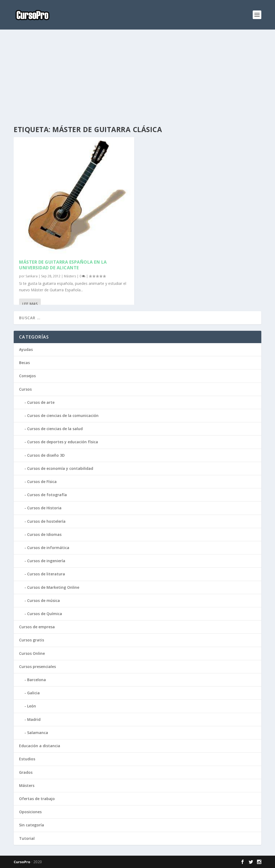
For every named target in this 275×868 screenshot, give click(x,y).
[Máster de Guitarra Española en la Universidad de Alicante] (74, 195)
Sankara (32, 276)
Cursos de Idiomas (44, 534)
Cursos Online (32, 653)
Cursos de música (43, 600)
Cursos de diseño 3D (46, 455)
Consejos (27, 375)
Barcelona (36, 679)
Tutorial (27, 838)
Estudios (27, 758)
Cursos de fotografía (47, 494)
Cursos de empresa (37, 626)
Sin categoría (31, 824)
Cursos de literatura (46, 573)
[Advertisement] (137, 77)
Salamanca (37, 732)
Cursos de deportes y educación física (62, 441)
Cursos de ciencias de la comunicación (63, 415)
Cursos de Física (42, 481)
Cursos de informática (48, 547)
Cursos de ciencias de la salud (55, 428)
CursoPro (22, 861)
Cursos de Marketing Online (53, 587)
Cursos (25, 389)
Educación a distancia (39, 745)
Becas (24, 362)
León (31, 706)
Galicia (33, 692)
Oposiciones (30, 811)
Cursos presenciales (37, 666)
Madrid (34, 719)
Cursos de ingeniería (46, 560)
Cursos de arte (41, 402)
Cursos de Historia (44, 507)
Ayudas (26, 349)
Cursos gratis (31, 639)
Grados (25, 772)
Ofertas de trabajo (37, 798)
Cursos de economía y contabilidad (60, 468)
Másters (70, 276)
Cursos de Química (44, 613)
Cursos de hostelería (46, 521)
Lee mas (30, 303)
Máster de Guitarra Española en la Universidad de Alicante (63, 265)
